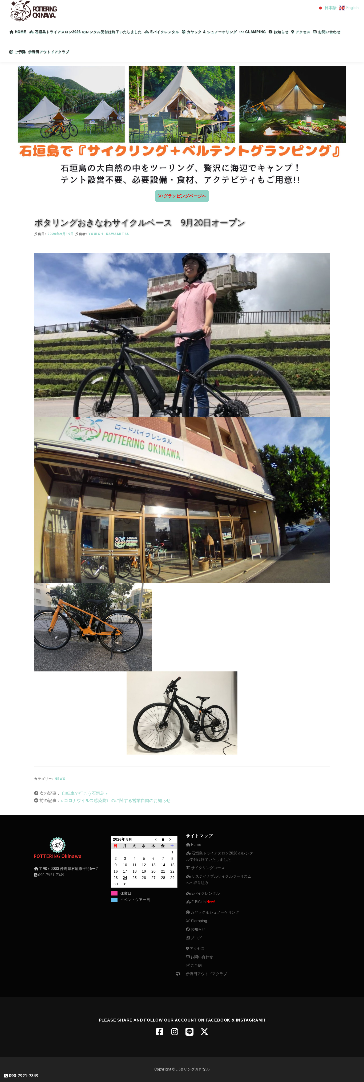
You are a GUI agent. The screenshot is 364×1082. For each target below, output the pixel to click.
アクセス (302, 32)
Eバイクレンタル (164, 32)
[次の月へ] (172, 839)
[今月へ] (163, 839)
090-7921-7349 (51, 875)
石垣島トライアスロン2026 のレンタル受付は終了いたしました (88, 32)
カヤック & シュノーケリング (211, 32)
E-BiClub (203, 902)
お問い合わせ (329, 32)
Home (20, 32)
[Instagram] (175, 1032)
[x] (204, 1032)
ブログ (196, 938)
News (60, 779)
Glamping (255, 32)
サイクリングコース (207, 868)
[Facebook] (160, 1032)
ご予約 (19, 52)
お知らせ (280, 32)
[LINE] (189, 1032)
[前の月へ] (153, 839)
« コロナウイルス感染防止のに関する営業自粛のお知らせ (116, 800)
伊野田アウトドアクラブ (48, 52)
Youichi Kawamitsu (109, 234)
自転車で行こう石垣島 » (84, 793)
